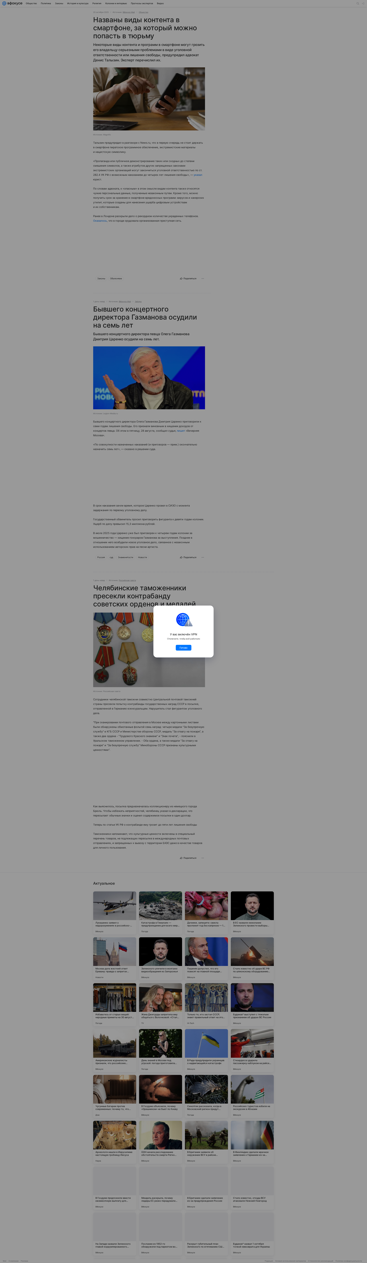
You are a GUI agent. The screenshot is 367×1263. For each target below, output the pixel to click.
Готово (184, 647)
